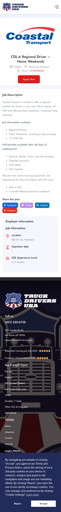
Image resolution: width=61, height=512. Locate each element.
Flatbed (8, 377)
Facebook (11, 205)
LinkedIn (43, 205)
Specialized (10, 412)
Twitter (28, 205)
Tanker (8, 395)
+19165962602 (36, 70)
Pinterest (11, 210)
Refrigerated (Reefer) (15, 383)
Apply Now (29, 79)
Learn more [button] (32, 494)
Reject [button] (17, 503)
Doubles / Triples (13, 401)
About (8, 426)
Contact (8, 438)
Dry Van (9, 371)
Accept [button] (43, 503)
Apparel (9, 443)
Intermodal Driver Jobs (15, 389)
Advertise (9, 432)
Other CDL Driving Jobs (16, 406)
